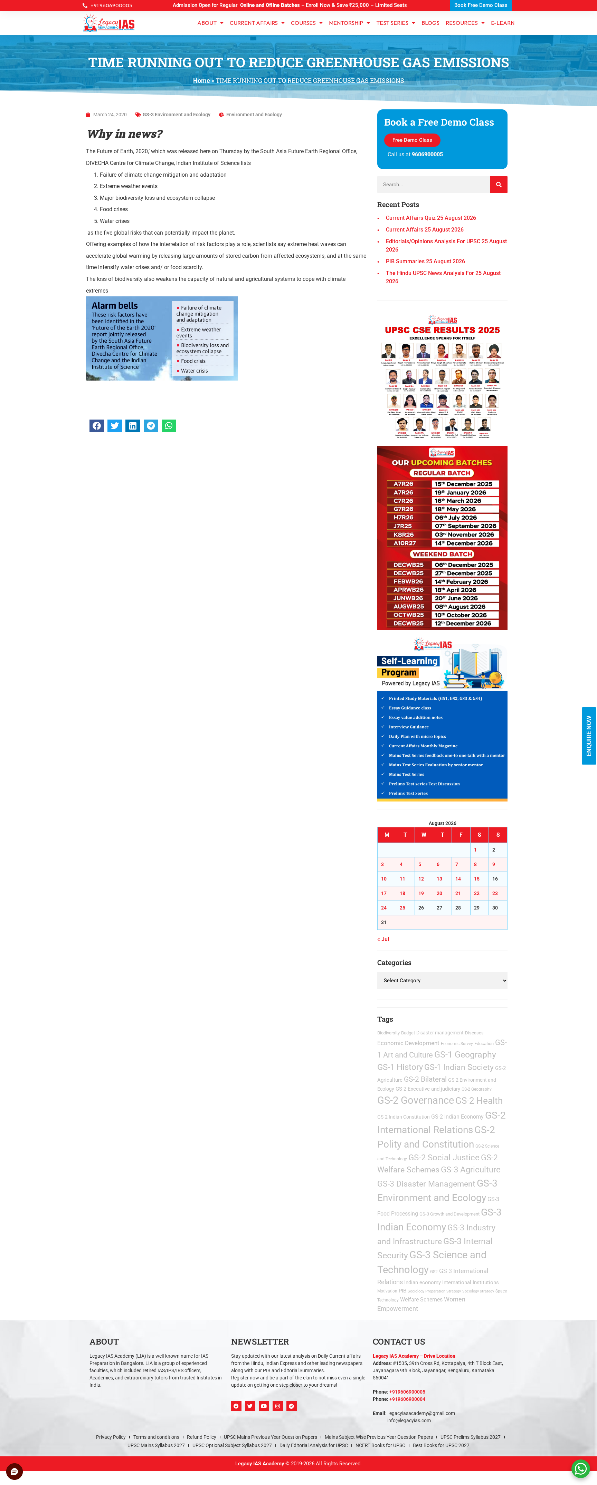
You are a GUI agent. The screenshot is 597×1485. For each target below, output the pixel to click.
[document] (298, 742)
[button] (375, 650)
